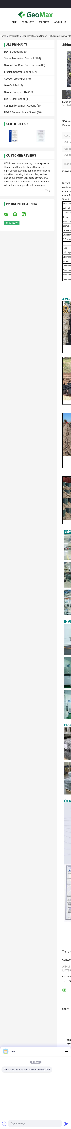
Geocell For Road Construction (22, 65)
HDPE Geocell (12, 51)
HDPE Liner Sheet (14, 98)
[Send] (66, 1123)
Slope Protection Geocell (35, 36)
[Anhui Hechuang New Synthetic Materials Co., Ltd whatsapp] (17, 214)
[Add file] (4, 1123)
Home (13, 22)
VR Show (44, 22)
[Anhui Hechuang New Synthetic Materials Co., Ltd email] (8, 214)
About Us (60, 22)
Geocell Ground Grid (15, 78)
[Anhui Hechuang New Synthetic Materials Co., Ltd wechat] (26, 214)
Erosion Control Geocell (17, 72)
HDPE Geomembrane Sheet (20, 112)
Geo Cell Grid (11, 85)
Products (27, 22)
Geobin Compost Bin (16, 92)
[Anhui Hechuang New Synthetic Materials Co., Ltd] (35, 15)
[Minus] (66, 1051)
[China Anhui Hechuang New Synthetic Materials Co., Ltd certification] (13, 136)
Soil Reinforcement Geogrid (20, 105)
